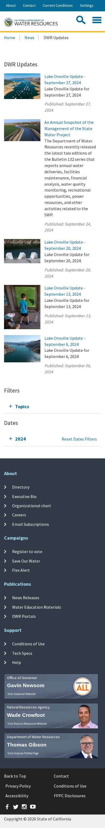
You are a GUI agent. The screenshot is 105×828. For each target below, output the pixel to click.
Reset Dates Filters (79, 439)
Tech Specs (22, 653)
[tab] (52, 406)
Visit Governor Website (22, 694)
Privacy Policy (18, 786)
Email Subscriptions (30, 524)
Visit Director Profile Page (23, 753)
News (29, 37)
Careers (19, 514)
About (11, 5)
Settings (86, 5)
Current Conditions (58, 5)
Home (9, 37)
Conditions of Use (28, 643)
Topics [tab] (22, 406)
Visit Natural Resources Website (27, 723)
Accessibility (16, 795)
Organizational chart (31, 505)
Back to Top (15, 776)
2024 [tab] (20, 439)
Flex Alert (21, 570)
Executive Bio (24, 496)
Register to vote (27, 551)
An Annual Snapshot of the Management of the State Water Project (69, 128)
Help (16, 662)
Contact (29, 5)
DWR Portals (24, 616)
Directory (20, 487)
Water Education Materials (36, 606)
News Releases (25, 597)
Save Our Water (26, 560)
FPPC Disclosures (70, 795)
